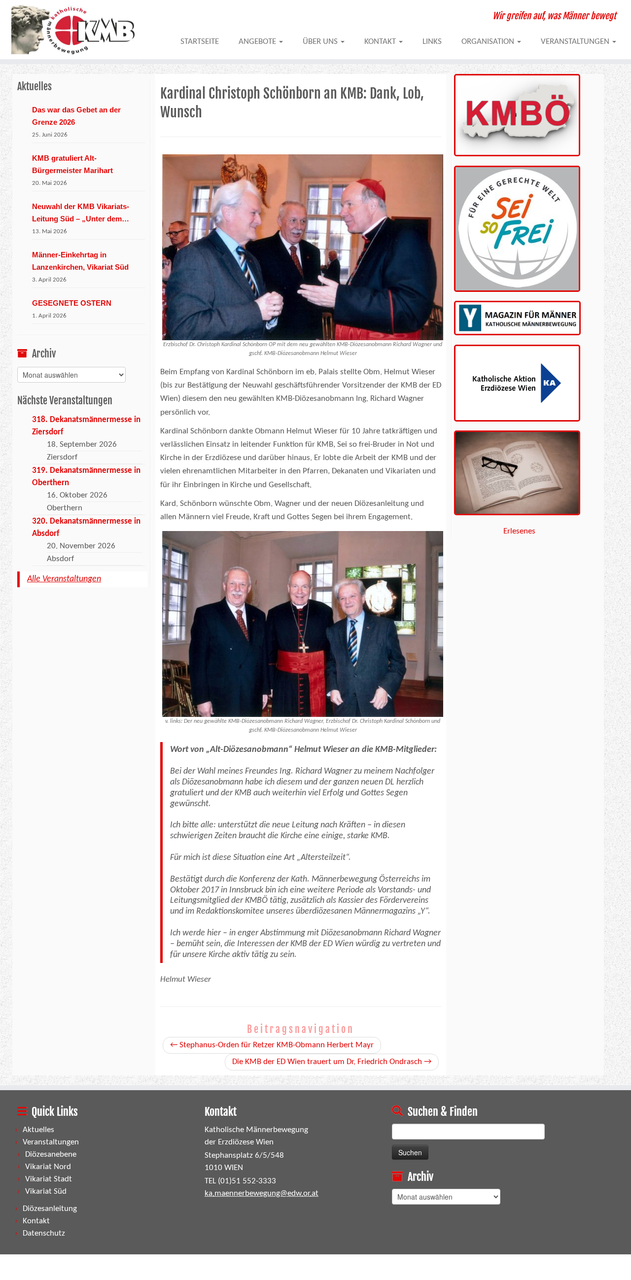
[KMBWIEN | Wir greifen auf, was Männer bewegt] (72, 29)
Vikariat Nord (48, 1167)
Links (432, 41)
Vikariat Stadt (48, 1179)
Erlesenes (519, 531)
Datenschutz (44, 1233)
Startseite (199, 41)
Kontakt (381, 41)
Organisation (488, 41)
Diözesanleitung (50, 1209)
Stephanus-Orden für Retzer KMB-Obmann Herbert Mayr (272, 1045)
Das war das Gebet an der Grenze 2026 (76, 116)
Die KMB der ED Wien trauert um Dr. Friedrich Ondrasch (331, 1062)
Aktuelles (38, 1130)
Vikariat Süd (46, 1191)
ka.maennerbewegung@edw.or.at (261, 1193)
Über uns (321, 41)
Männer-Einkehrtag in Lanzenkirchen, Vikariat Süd (80, 260)
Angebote (258, 41)
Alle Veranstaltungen (64, 579)
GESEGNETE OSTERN (71, 303)
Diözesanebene (50, 1154)
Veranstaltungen (576, 41)
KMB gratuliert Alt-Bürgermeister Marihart (72, 164)
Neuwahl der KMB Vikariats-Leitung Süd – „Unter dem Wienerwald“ (80, 213)
